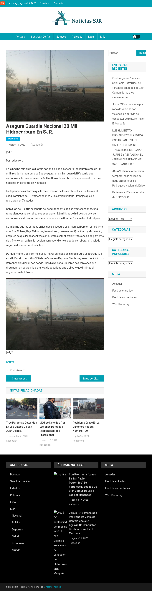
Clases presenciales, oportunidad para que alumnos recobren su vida (21, 378)
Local (91, 36)
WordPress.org (121, 304)
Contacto (58, 3)
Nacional (17, 515)
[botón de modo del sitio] (136, 37)
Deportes (17, 529)
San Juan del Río (41, 36)
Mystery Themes (52, 587)
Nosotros (44, 3)
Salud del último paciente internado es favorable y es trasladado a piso (93, 378)
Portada (20, 36)
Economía (18, 543)
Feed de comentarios (124, 297)
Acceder (117, 283)
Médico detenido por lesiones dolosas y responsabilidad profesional (52, 428)
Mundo (16, 550)
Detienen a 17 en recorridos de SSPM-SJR (128, 195)
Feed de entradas (122, 290)
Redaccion (11, 440)
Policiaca (77, 36)
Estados (61, 36)
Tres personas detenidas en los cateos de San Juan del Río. (21, 426)
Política (16, 522)
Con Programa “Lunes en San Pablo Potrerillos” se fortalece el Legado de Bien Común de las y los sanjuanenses (128, 88)
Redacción (37, 144)
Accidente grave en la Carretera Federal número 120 (86, 426)
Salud (15, 536)
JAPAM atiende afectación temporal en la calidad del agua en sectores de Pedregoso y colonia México (128, 178)
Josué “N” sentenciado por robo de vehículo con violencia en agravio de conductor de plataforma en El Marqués (128, 114)
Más (102, 36)
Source (10, 361)
